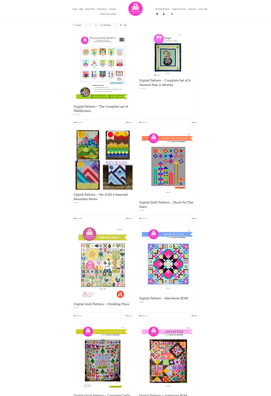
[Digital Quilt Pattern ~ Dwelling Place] (102, 263)
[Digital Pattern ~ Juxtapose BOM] (168, 357)
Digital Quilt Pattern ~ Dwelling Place (101, 304)
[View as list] (125, 25)
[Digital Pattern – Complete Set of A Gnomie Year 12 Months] (168, 55)
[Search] (171, 14)
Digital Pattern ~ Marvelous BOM (163, 298)
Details (195, 122)
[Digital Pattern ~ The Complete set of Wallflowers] (102, 68)
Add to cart (144, 122)
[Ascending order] (96, 25)
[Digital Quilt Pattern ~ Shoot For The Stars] (168, 164)
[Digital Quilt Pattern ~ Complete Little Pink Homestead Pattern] (102, 357)
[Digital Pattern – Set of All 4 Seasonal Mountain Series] (102, 160)
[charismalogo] (135, 2)
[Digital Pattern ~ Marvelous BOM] (168, 260)
